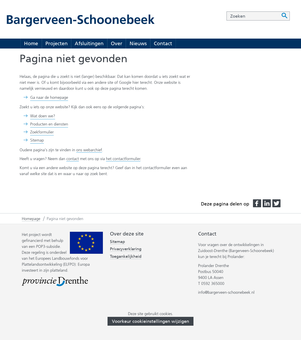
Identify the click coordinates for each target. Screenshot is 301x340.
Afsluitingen (89, 43)
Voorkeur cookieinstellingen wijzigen (150, 321)
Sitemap (37, 140)
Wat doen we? (42, 116)
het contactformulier (123, 158)
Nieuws (138, 43)
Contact (163, 43)
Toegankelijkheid (125, 256)
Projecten (56, 43)
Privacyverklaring (125, 249)
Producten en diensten (49, 124)
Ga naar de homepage (49, 97)
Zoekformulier (42, 132)
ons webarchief (89, 150)
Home (31, 43)
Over (116, 43)
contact (72, 158)
